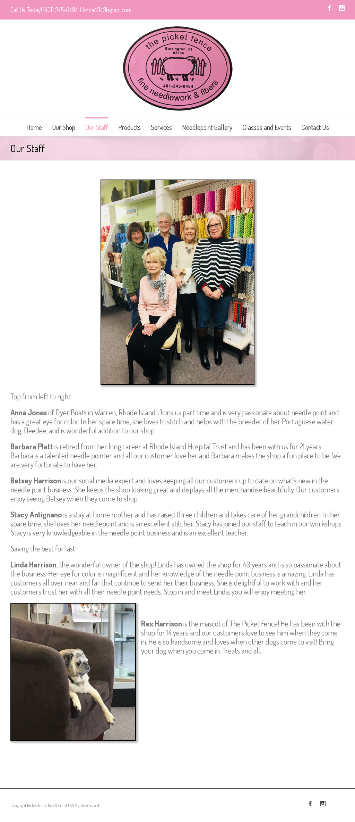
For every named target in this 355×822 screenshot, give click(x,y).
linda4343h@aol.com (107, 10)
